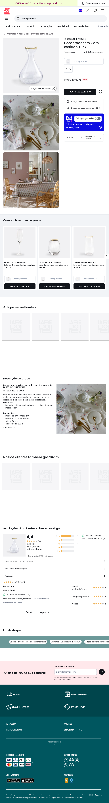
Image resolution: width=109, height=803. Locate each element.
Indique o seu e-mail (64, 666)
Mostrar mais (54, 742)
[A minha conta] (88, 10)
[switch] (88, 119)
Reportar (44, 612)
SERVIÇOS (68, 724)
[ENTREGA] (81, 137)
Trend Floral (63, 26)
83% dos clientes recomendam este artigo (93, 537)
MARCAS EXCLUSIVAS (14, 730)
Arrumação (46, 26)
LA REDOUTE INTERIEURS (75, 39)
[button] (102, 10)
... (4, 34)
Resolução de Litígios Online (50, 798)
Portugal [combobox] (96, 795)
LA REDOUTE (11, 724)
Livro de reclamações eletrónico (26, 798)
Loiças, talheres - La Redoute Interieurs (28, 641)
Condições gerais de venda (15, 795)
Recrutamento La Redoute (73, 798)
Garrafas (11, 34)
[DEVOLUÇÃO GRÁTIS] (100, 137)
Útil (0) (29, 612)
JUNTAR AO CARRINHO (80, 91)
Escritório (30, 26)
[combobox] (54, 562)
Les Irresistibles (81, 26)
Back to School (13, 26)
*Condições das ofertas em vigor (40, 795)
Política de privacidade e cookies (67, 795)
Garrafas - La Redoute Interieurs (66, 641)
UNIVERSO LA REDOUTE (73, 730)
